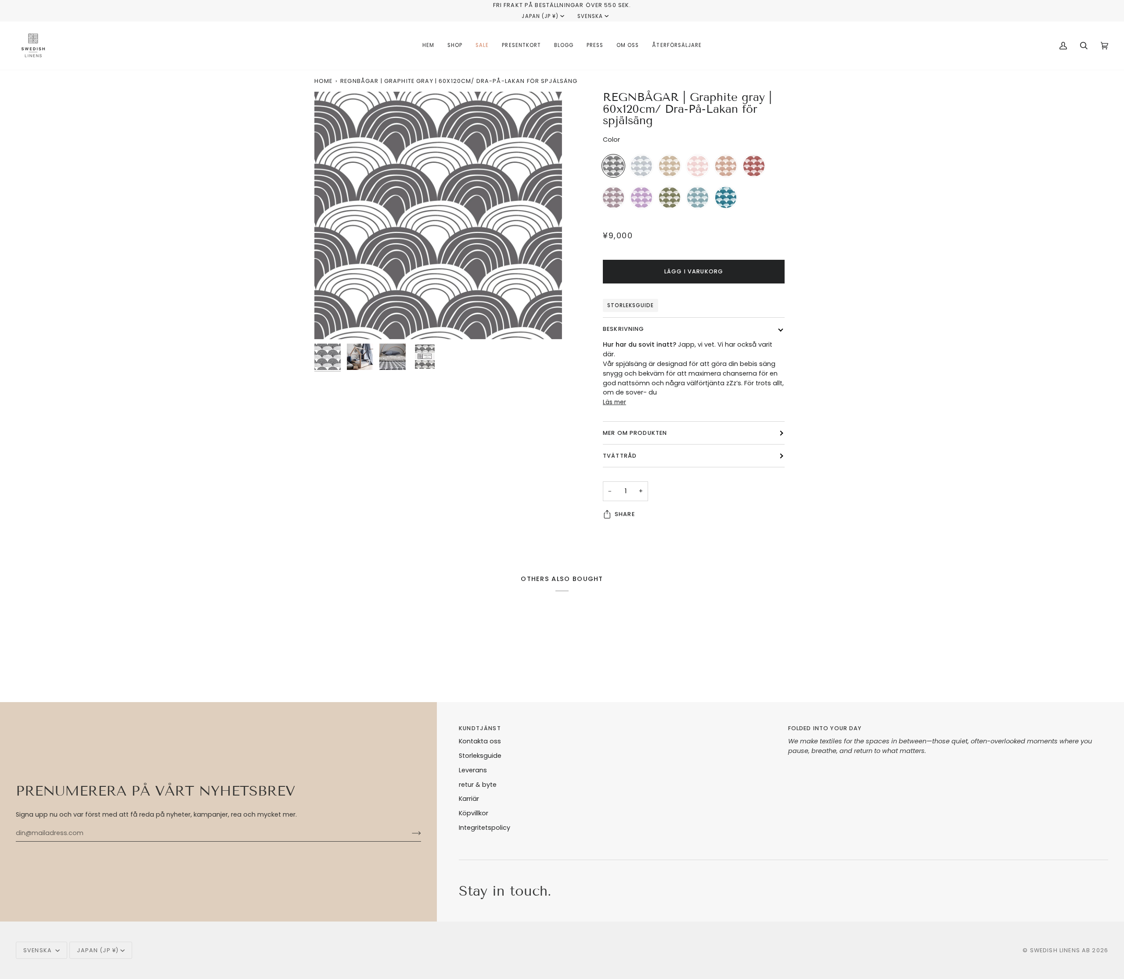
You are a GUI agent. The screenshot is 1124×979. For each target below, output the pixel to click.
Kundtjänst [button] (480, 728)
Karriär (469, 798)
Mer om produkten (635, 433)
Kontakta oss (480, 741)
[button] (455, 46)
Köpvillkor (473, 813)
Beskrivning (624, 329)
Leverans (473, 770)
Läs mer (614, 402)
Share (625, 514)
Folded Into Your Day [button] (825, 728)
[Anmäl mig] (409, 833)
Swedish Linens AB (1060, 950)
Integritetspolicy (484, 827)
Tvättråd (620, 455)
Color (611, 139)
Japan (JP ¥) (540, 16)
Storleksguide (630, 305)
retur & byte (478, 784)
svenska (590, 16)
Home (323, 81)
